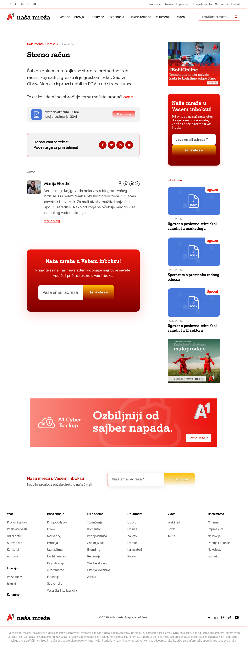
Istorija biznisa (97, 536)
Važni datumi (15, 536)
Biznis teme (139, 17)
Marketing (54, 536)
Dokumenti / (36, 44)
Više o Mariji (52, 221)
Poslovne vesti (17, 529)
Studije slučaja (97, 563)
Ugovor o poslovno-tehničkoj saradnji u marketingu (192, 226)
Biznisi (11, 584)
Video (181, 17)
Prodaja (52, 543)
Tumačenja (94, 522)
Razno (131, 556)
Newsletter (221, 4)
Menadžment (56, 549)
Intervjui (79, 17)
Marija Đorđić (57, 183)
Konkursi (13, 549)
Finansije (53, 577)
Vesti (63, 17)
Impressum (182, 4)
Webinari (174, 522)
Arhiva (91, 577)
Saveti (172, 529)
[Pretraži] (236, 17)
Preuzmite (124, 114)
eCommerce (55, 570)
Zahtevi (132, 536)
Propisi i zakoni (17, 522)
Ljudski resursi (56, 556)
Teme (171, 536)
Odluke (132, 529)
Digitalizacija (55, 563)
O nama (168, 4)
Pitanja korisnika (202, 4)
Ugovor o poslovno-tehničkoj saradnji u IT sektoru (192, 328)
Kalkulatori (134, 549)
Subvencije (14, 543)
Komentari (94, 529)
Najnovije (155, 4)
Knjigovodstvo (57, 522)
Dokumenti (162, 17)
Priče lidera (14, 577)
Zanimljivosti (96, 543)
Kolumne (98, 17)
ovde (128, 97)
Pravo (51, 529)
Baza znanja (115, 17)
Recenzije (93, 556)
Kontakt (235, 4)
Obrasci (50, 44)
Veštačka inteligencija (62, 590)
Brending (93, 549)
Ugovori (212, 190)
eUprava (13, 556)
